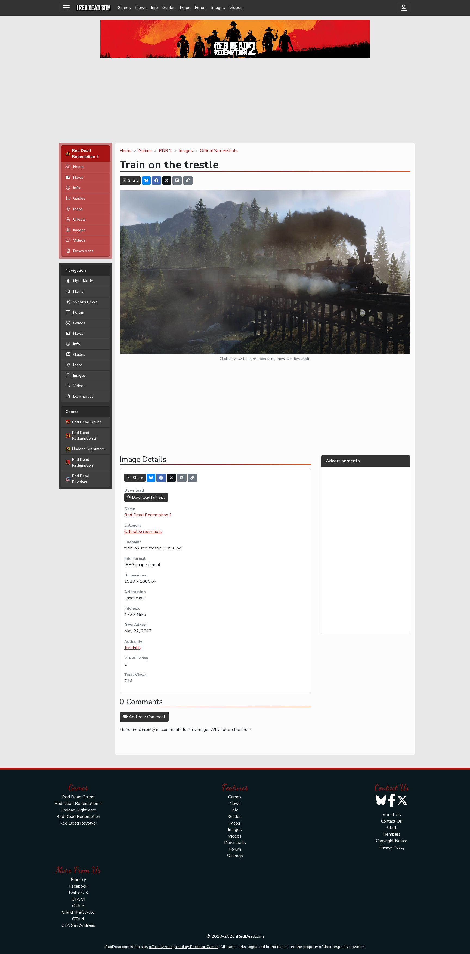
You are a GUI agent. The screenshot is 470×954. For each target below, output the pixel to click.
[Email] (177, 180)
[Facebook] (157, 180)
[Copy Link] (188, 180)
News (141, 8)
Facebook (78, 886)
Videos (236, 8)
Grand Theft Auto (78, 912)
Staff (391, 828)
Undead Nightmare (88, 449)
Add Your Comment (146, 717)
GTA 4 (78, 919)
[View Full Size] (265, 271)
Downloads (83, 251)
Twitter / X (78, 893)
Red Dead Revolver (80, 478)
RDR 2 (165, 151)
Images (218, 8)
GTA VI (78, 899)
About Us (391, 815)
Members (391, 834)
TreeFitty (132, 648)
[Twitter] (166, 180)
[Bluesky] (146, 180)
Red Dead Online (87, 422)
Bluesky (78, 880)
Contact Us (391, 821)
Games (124, 8)
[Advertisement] (235, 101)
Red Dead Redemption (82, 462)
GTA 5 (78, 906)
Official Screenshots (219, 151)
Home (78, 166)
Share (132, 180)
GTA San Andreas (78, 925)
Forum (201, 8)
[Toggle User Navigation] (403, 7)
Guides (168, 8)
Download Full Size (148, 497)
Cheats (79, 219)
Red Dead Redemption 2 (84, 435)
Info (154, 8)
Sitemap (235, 856)
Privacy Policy (392, 847)
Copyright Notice (391, 841)
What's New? (85, 302)
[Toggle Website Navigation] (66, 7)
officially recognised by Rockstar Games (183, 946)
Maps (185, 8)
